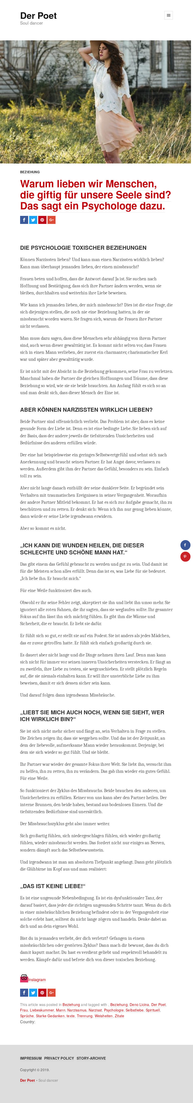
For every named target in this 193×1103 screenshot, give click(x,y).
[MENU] (168, 15)
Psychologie (114, 1009)
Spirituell (153, 1009)
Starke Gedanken (50, 1015)
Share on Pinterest (42, 220)
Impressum (31, 1058)
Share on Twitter (33, 220)
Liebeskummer (42, 1009)
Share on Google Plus (51, 220)
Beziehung (30, 171)
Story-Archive (91, 1058)
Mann (60, 1009)
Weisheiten (104, 1015)
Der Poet (38, 15)
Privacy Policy (59, 1058)
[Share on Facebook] (185, 545)
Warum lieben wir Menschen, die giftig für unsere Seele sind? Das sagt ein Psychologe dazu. (95, 194)
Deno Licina (139, 1004)
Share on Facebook (24, 220)
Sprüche (27, 1015)
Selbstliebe (134, 1009)
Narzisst (95, 1009)
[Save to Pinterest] (185, 557)
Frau (24, 1009)
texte (71, 1015)
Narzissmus (76, 1009)
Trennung (85, 1015)
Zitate (119, 1015)
